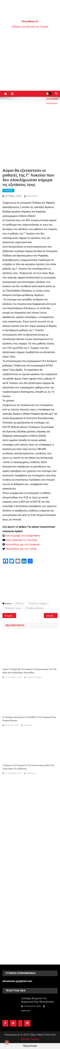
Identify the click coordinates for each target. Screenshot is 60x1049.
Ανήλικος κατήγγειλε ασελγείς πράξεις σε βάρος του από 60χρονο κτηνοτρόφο (11, 616)
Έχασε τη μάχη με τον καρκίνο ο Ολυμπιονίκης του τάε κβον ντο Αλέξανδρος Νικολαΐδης (29, 671)
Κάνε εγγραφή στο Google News (22, 535)
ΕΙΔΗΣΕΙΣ (8, 190)
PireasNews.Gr (30, 21)
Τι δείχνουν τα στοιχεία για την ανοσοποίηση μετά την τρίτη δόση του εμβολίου (28, 767)
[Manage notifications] (6, 1042)
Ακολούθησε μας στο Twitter (21, 548)
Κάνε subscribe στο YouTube (21, 540)
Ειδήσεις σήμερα (38, 603)
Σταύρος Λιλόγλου (34, 677)
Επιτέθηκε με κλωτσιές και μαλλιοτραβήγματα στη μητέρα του (52, 616)
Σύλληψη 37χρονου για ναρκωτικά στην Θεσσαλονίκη (37, 1000)
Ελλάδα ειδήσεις (35, 608)
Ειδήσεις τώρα (13, 608)
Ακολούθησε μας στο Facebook (23, 544)
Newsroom (32, 196)
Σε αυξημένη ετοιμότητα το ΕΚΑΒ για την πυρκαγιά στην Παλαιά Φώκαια (29, 719)
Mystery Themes (30, 1039)
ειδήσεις (19, 603)
